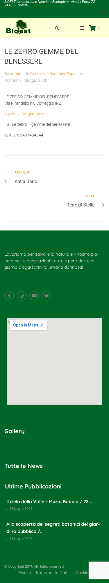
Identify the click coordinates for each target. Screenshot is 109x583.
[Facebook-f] (9, 295)
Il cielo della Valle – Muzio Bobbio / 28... (49, 501)
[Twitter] (46, 295)
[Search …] (57, 28)
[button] (104, 12)
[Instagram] (21, 295)
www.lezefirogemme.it (24, 114)
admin (15, 73)
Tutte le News (23, 465)
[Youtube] (34, 295)
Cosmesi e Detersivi (47, 73)
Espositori (76, 73)
